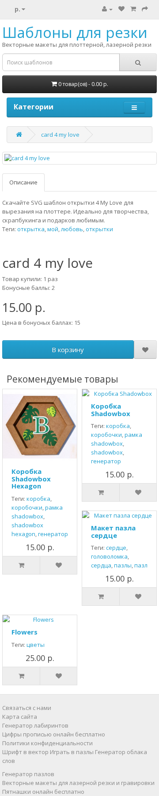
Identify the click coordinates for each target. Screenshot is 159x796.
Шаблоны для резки (75, 32)
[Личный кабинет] (107, 9)
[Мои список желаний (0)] (121, 9)
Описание (23, 182)
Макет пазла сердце (113, 531)
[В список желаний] (145, 349)
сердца (101, 565)
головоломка (109, 556)
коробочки (26, 507)
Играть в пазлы (72, 752)
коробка (38, 499)
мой (52, 229)
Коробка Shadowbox (110, 410)
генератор (53, 534)
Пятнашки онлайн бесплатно (43, 792)
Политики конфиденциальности (47, 743)
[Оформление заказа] (145, 9)
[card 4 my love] (79, 158)
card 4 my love (60, 135)
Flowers (24, 631)
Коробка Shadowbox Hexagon (31, 478)
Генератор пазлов (28, 774)
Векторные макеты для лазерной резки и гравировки (78, 783)
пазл (141, 565)
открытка (31, 229)
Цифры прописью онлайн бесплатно (53, 734)
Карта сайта (19, 717)
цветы (35, 645)
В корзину (68, 349)
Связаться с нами (26, 708)
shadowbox (107, 452)
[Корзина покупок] (133, 9)
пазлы (123, 565)
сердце (116, 548)
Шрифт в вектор (25, 752)
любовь (72, 229)
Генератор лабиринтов (35, 725)
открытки (99, 229)
